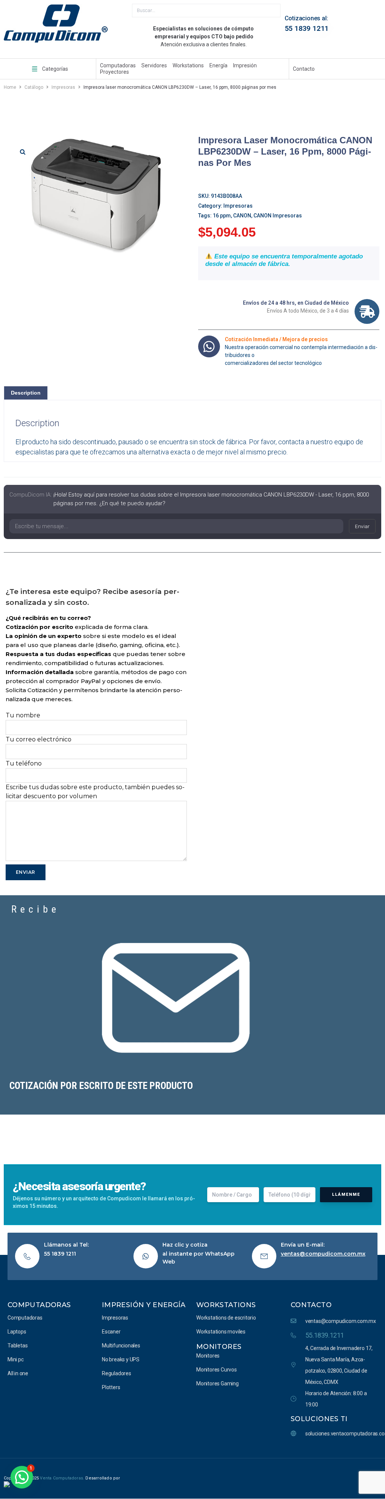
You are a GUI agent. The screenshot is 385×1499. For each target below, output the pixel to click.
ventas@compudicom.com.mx (323, 1253)
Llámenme (346, 1194)
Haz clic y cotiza (185, 1244)
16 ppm (222, 216)
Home (10, 87)
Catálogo (33, 87)
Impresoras (63, 87)
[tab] (26, 393)
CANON (242, 216)
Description (26, 393)
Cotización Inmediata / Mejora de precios (276, 339)
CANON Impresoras (277, 216)
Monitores (218, 1347)
